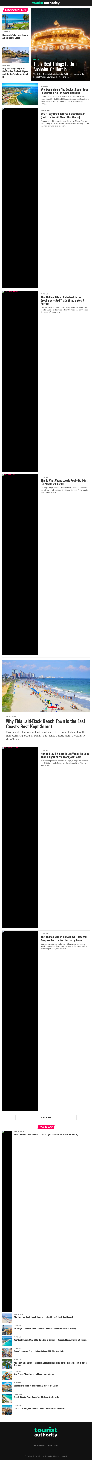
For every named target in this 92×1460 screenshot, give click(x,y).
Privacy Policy (39, 1445)
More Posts (46, 1117)
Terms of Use (53, 1445)
